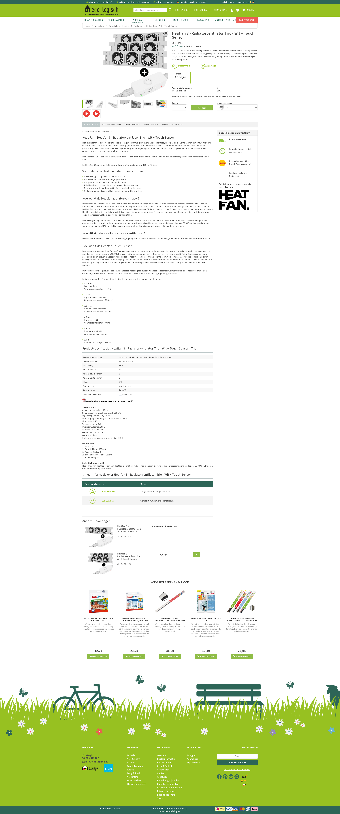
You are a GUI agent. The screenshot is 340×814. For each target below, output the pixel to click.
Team (160, 798)
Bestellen (202, 107)
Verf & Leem (133, 758)
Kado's (130, 769)
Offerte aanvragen (112, 124)
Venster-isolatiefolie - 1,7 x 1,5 (206, 619)
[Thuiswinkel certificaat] (90, 768)
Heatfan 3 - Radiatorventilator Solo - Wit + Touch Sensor (130, 529)
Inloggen (191, 755)
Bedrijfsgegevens (166, 794)
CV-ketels (113, 25)
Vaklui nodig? (151, 124)
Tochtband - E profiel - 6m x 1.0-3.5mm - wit (98, 619)
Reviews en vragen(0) (172, 124)
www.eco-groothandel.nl (230, 96)
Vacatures (162, 776)
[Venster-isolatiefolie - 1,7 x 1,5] (206, 601)
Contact (161, 773)
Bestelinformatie (166, 758)
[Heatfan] (234, 198)
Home (87, 25)
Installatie (100, 25)
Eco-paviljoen (182, 10)
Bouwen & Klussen (93, 20)
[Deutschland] (253, 2)
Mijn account (193, 762)
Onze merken (134, 780)
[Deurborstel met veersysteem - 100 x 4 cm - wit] (170, 601)
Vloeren (131, 762)
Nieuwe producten (136, 784)
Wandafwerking (135, 766)
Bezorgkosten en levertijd (234, 132)
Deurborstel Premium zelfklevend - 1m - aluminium (242, 619)
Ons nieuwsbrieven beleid (237, 769)
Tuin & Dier (159, 20)
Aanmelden (193, 758)
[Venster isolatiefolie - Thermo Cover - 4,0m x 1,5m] (134, 601)
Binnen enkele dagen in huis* (100, 2)
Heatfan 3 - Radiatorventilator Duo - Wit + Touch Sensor (130, 556)
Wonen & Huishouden (137, 21)
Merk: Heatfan (133, 124)
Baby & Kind (203, 20)
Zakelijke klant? (228, 2)
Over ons (161, 755)
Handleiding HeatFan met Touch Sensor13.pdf (109, 401)
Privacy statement (166, 791)
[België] (251, 2)
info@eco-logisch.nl (96, 761)
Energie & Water (115, 20)
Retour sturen (164, 762)
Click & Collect (164, 766)
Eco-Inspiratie (202, 10)
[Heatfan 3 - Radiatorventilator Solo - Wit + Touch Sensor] (98, 535)
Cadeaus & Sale (246, 20)
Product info (91, 124)
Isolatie (131, 755)
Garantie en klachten (168, 784)
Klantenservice (243, 2)
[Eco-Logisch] (100, 8)
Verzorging (133, 776)
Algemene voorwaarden (169, 787)
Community (220, 10)
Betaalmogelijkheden (168, 780)
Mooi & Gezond (181, 20)
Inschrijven (236, 762)
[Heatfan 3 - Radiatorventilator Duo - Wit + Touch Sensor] (98, 563)
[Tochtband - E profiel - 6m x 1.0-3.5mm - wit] (98, 601)
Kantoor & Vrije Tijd (225, 20)
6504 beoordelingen (170, 811)
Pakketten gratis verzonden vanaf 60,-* (135, 2)
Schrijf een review (192, 46)
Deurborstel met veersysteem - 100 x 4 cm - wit (170, 619)
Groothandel (163, 769)
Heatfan (180, 42)
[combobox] (237, 107)
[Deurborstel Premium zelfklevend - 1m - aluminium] (241, 601)
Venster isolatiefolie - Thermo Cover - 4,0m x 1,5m (134, 619)
